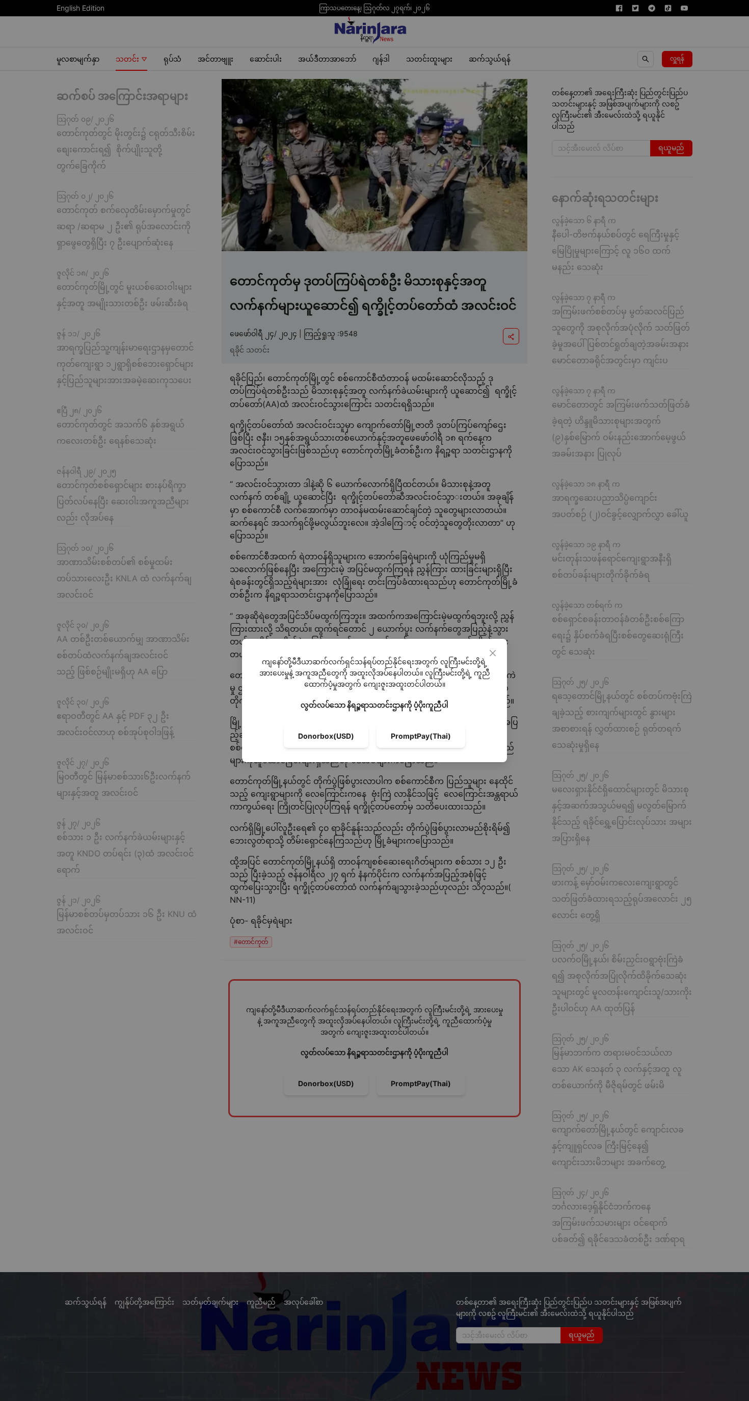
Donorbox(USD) (326, 736)
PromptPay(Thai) (421, 736)
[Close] (493, 653)
